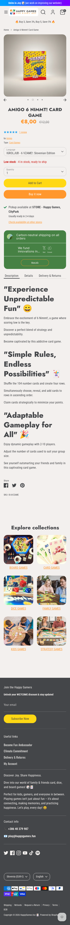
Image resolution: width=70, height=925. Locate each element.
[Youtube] (25, 853)
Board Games (18, 567)
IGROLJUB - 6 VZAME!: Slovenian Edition (31, 153)
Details (28, 276)
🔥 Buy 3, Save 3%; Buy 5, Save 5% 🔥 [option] (35, 21)
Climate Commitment (16, 751)
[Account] (53, 10)
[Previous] (5, 100)
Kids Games (18, 649)
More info (34, 263)
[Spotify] (37, 853)
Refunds (18, 905)
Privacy (46, 905)
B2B (5, 909)
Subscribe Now (20, 718)
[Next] (65, 100)
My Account (10, 763)
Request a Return (32, 905)
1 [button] (28, 99)
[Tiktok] (31, 853)
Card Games (14, 142)
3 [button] (37, 99)
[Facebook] (12, 853)
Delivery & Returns (50, 276)
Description (11, 276)
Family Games (51, 608)
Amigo (9, 138)
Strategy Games (51, 649)
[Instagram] (18, 853)
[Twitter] (6, 853)
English (39, 876)
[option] (35, 65)
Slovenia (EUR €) (15, 876)
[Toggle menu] (4, 12)
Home (6, 30)
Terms (55, 905)
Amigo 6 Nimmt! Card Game (26, 30)
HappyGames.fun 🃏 (29, 915)
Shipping (8, 905)
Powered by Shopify (49, 915)
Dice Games (18, 608)
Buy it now (35, 194)
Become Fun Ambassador (18, 745)
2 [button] (33, 100)
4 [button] (42, 99)
